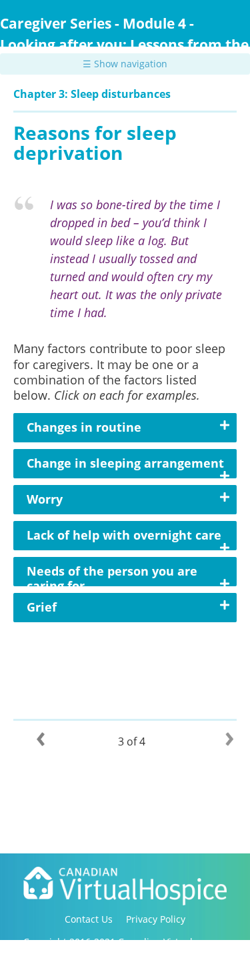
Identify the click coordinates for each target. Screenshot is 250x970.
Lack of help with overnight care (124, 535)
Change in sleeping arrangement (125, 463)
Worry (45, 499)
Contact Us (89, 919)
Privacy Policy (155, 919)
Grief (42, 607)
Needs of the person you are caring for (112, 578)
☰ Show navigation (125, 63)
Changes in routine (84, 427)
